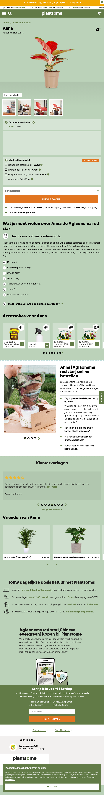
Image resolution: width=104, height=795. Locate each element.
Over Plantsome (62, 730)
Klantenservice (39, 730)
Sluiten (52, 786)
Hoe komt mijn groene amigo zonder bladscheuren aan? (78, 429)
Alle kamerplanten (22, 22)
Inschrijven (52, 719)
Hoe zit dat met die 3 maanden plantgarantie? (79, 447)
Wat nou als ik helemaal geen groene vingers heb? (78, 438)
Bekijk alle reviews (51, 509)
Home (6, 22)
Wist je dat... (27, 739)
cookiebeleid (10, 780)
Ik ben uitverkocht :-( (12, 95)
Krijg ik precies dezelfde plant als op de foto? (81, 400)
